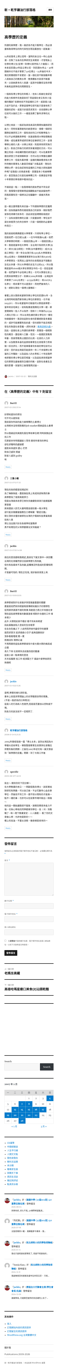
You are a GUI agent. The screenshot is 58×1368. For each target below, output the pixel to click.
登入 (9, 1323)
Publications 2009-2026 (17, 1354)
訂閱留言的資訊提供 (17, 1331)
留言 (7, 860)
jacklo (10, 376)
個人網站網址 (10, 927)
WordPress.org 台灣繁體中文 (21, 1335)
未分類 (10, 1165)
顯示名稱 (9, 901)
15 (29, 1109)
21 (22, 1115)
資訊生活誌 (12, 1176)
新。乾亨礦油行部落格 (19, 10)
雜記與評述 (12, 1180)
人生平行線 (12, 1150)
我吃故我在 (12, 1158)
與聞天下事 (12, 1173)
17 (43, 1109)
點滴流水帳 (12, 1184)
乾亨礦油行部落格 (18, 730)
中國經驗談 (12, 1146)
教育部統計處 (43, 327)
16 (36, 1109)
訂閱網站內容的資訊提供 (19, 1327)
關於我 (7, 1347)
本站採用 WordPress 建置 (34, 1363)
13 (15, 1109)
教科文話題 (32, 376)
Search (8, 1061)
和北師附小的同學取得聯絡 (39, 1242)
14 (22, 1109)
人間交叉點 (12, 1154)
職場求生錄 (12, 1169)
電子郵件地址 (11, 914)
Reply (8, 467)
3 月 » (44, 1126)
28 (22, 1120)
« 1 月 (14, 1126)
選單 (50, 10)
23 (36, 1115)
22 (29, 1115)
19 (8, 1115)
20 (15, 1115)
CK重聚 (10, 1143)
